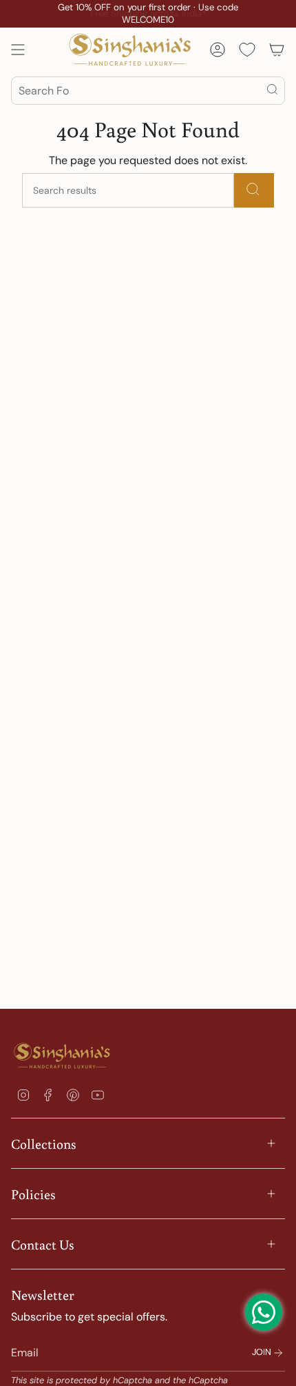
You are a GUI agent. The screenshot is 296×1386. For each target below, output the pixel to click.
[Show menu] (18, 50)
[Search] (273, 90)
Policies (33, 1194)
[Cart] (276, 50)
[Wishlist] (247, 50)
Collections (43, 1143)
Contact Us (42, 1244)
